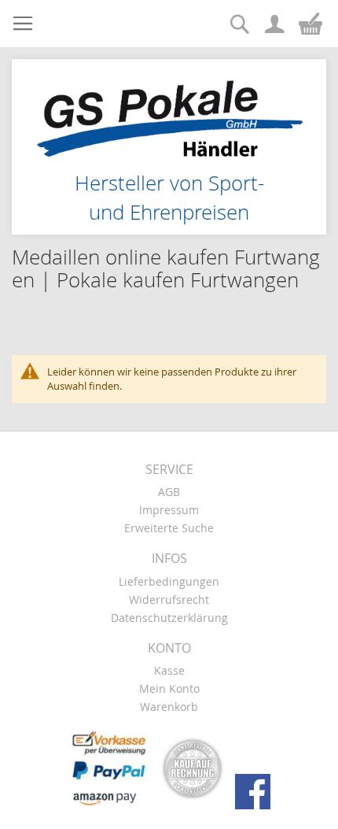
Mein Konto (169, 688)
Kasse (169, 670)
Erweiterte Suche (169, 527)
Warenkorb (169, 706)
